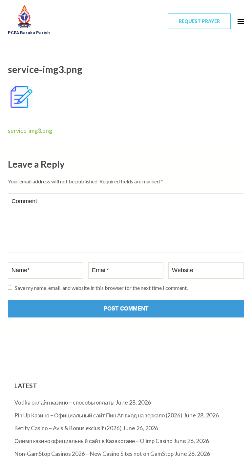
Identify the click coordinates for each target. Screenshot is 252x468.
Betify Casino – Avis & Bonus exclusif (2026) (68, 428)
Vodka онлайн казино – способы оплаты (64, 402)
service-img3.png (30, 130)
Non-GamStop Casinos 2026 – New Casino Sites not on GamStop (94, 453)
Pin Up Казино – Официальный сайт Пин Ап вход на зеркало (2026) (98, 415)
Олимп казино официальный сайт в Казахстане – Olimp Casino (93, 440)
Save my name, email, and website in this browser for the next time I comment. (101, 288)
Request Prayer (199, 21)
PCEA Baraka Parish (29, 32)
